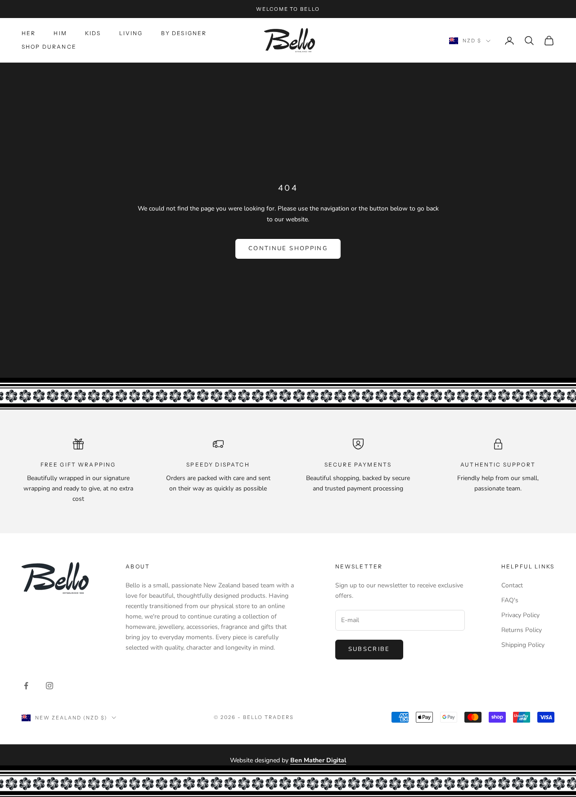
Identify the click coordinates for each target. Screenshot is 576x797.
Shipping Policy (522, 645)
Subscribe (369, 649)
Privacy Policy (520, 615)
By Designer (184, 33)
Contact (512, 585)
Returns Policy (521, 630)
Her (29, 33)
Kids (93, 33)
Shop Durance (49, 47)
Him (60, 33)
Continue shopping (288, 248)
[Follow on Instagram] (49, 685)
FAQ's (509, 600)
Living (131, 33)
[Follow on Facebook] (26, 685)
